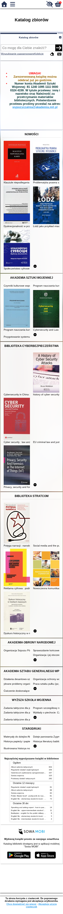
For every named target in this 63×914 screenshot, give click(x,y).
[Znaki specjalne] (59, 54)
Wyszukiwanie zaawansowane (17, 53)
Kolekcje (39, 53)
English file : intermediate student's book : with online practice (36, 819)
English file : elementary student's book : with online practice (35, 799)
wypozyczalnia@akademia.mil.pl (35, 107)
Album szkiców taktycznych (22, 767)
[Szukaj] (58, 47)
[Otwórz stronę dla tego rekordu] (18, 161)
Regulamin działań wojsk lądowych (25, 770)
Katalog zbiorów (28, 37)
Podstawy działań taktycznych (23, 778)
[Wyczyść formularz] (52, 54)
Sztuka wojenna (17, 776)
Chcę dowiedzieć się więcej (21, 904)
